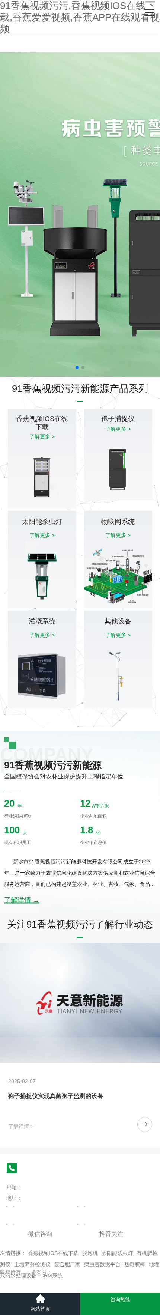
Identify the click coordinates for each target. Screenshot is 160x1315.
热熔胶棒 (134, 1264)
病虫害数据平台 (102, 1264)
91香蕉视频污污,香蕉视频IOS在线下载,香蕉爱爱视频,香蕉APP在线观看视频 (80, 17)
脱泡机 (90, 1253)
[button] (77, 367)
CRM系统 (51, 1275)
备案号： (41, 1272)
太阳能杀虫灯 (117, 1253)
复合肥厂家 (67, 1264)
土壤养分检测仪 (32, 1264)
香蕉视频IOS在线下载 (53, 1253)
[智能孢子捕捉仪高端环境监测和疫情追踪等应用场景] (80, 1003)
